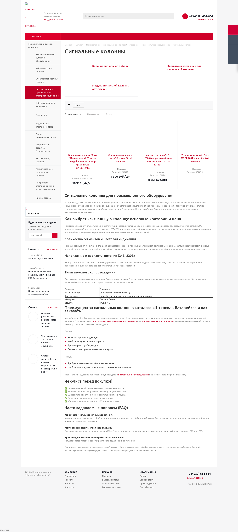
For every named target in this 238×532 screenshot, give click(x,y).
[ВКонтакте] (190, 489)
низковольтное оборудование (133, 374)
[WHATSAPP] (203, 489)
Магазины (33, 213)
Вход (46, 19)
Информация (148, 472)
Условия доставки (111, 483)
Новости (69, 479)
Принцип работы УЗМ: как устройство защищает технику (48, 320)
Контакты (69, 487)
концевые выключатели (124, 321)
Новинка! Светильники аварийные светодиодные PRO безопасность (41, 274)
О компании (71, 476)
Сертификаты (146, 487)
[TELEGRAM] (196, 489)
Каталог (37, 36)
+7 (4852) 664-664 (201, 16)
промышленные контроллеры (157, 321)
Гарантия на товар (111, 487)
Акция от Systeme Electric (40, 258)
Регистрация (56, 19)
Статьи (143, 476)
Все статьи (52, 307)
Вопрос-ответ (146, 479)
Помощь (107, 472)
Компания (71, 472)
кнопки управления (101, 321)
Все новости (51, 249)
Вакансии (69, 483)
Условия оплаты (110, 479)
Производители (148, 483)
